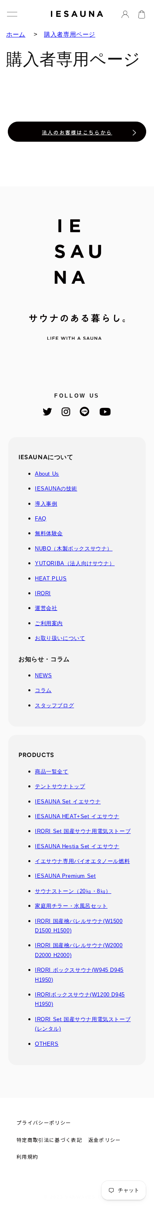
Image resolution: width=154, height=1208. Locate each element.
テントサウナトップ (60, 786)
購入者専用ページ (69, 34)
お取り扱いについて (60, 638)
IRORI (43, 593)
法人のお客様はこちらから (77, 132)
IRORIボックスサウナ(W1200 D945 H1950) (80, 999)
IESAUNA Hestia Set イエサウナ (77, 846)
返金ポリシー (104, 1139)
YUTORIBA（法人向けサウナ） (75, 563)
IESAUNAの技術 (56, 489)
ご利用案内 (49, 623)
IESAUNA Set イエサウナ (68, 801)
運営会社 (46, 608)
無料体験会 (49, 533)
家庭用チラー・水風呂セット (71, 906)
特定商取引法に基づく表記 (49, 1139)
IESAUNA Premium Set (65, 876)
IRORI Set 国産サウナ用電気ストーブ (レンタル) (83, 1024)
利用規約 (27, 1156)
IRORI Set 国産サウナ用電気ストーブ (83, 831)
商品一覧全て (52, 772)
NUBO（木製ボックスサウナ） (74, 548)
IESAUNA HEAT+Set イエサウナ (77, 816)
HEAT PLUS (51, 578)
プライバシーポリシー (43, 1122)
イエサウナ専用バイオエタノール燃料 (82, 861)
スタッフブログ (54, 705)
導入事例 (46, 504)
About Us (47, 474)
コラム (43, 690)
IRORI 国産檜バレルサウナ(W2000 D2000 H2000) (79, 950)
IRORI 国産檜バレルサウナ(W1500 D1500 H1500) (79, 926)
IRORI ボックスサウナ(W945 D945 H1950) (79, 975)
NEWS (43, 675)
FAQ (40, 518)
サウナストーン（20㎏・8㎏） (73, 891)
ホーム (15, 34)
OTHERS (47, 1044)
